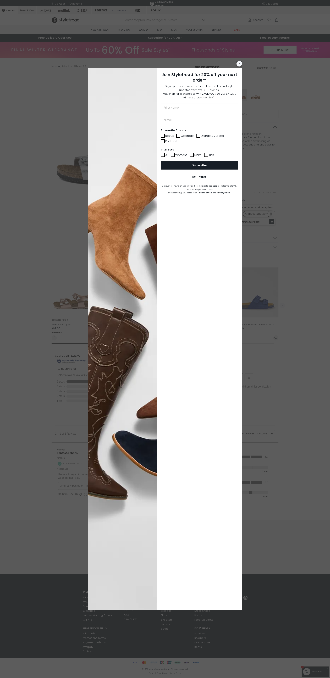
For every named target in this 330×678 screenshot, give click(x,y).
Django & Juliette (212, 136)
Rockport (171, 141)
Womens (181, 155)
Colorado (187, 136)
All (166, 155)
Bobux (169, 136)
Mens (197, 155)
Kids (211, 155)
